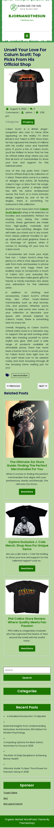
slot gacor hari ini (12, 803)
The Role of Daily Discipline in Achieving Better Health (24, 757)
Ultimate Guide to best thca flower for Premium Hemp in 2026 (25, 770)
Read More (26, 491)
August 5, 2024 (17, 108)
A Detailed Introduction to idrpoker (26, 716)
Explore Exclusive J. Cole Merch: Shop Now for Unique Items (27, 545)
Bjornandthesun (27, 16)
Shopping (28, 122)
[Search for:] (27, 671)
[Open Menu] (27, 36)
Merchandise (20, 375)
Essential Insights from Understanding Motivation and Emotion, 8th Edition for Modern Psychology (25, 729)
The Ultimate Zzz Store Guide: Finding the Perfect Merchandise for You (27, 465)
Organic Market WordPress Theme (25, 819)
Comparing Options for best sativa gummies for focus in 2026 (23, 744)
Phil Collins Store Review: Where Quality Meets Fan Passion (27, 622)
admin (28, 112)
